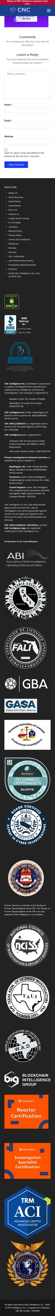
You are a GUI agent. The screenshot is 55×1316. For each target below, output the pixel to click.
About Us (13, 193)
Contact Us (14, 214)
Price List (13, 209)
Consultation (15, 205)
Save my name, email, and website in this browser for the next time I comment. (24, 154)
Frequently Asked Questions (22, 264)
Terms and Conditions (19, 239)
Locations (13, 226)
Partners (13, 269)
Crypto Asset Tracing (19, 218)
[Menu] (49, 10)
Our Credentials (16, 256)
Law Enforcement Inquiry (21, 260)
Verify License (11, 418)
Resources (14, 243)
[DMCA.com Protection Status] (11, 301)
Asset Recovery (16, 197)
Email (8, 120)
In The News (15, 222)
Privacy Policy (15, 235)
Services (13, 252)
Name (8, 105)
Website (8, 136)
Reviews (12, 248)
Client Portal (15, 201)
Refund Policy (15, 231)
